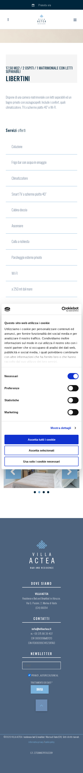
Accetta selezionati (41, 450)
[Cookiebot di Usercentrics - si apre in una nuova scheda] (62, 309)
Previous (13, 471)
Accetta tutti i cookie (41, 439)
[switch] (73, 388)
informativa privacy (35, 742)
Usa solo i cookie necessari (41, 461)
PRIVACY (35, 675)
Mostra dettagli (61, 428)
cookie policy (50, 742)
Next (69, 471)
